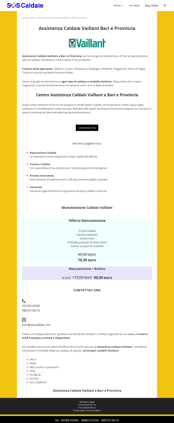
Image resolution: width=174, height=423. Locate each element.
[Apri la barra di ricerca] (165, 6)
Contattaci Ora (87, 127)
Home (32, 17)
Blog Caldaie (151, 5)
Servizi (117, 5)
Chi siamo (134, 5)
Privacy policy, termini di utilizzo (87, 410)
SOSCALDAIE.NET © (87, 404)
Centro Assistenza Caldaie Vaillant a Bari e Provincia (61, 17)
